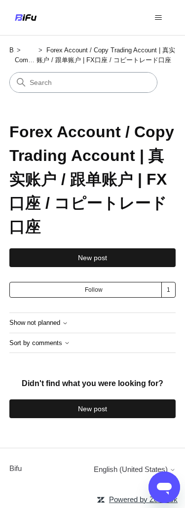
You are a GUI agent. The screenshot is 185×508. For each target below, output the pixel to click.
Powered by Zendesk (143, 499)
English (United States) (132, 469)
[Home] (25, 17)
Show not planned (35, 322)
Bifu (15, 468)
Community (31, 60)
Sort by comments (36, 343)
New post (92, 258)
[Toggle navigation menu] (158, 18)
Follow (94, 289)
